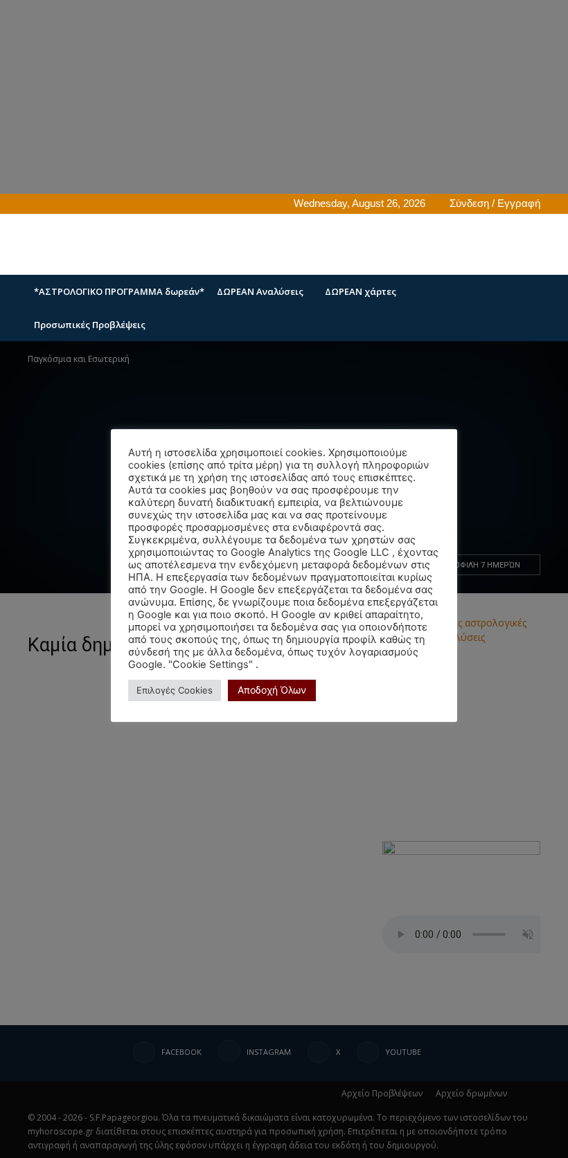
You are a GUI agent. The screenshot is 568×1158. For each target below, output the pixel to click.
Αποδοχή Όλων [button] (272, 690)
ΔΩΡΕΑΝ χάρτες (360, 291)
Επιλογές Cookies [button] (174, 690)
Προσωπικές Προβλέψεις (89, 324)
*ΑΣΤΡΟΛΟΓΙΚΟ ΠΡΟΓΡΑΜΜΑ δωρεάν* (119, 291)
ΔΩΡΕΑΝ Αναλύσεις (260, 291)
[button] (523, 291)
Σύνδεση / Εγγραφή (495, 203)
